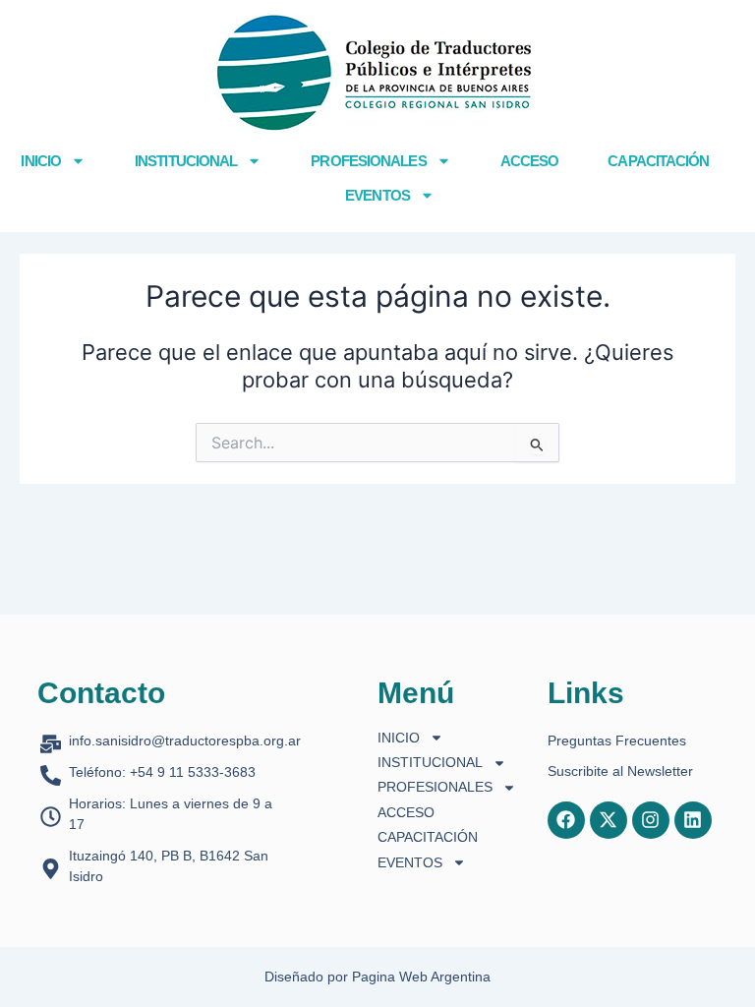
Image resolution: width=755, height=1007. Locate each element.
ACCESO (529, 160)
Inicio (41, 160)
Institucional (186, 160)
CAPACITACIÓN (658, 160)
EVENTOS (377, 195)
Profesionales (368, 160)
